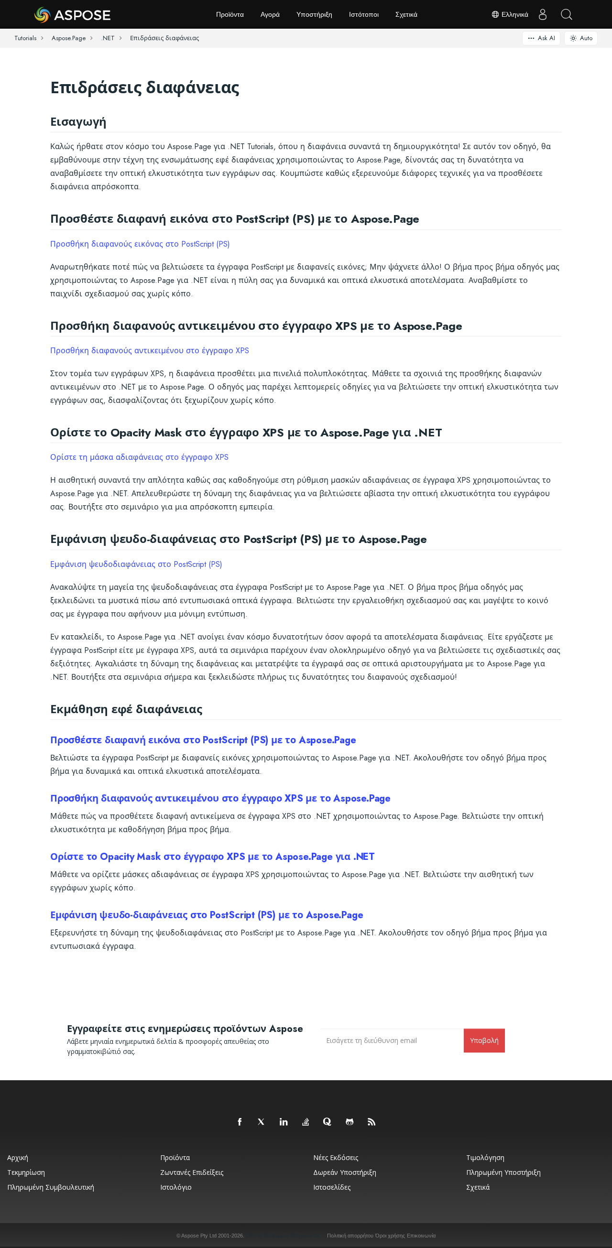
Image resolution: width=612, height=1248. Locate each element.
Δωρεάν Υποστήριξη (344, 1172)
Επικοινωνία (421, 1235)
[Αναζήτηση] (567, 14)
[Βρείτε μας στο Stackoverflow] (306, 1122)
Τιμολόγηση (485, 1157)
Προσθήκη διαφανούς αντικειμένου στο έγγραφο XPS (149, 350)
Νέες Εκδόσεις (335, 1157)
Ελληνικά (514, 14)
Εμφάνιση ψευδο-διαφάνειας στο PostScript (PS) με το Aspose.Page (206, 915)
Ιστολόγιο (176, 1187)
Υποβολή (484, 1040)
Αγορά (270, 14)
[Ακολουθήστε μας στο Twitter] (262, 1122)
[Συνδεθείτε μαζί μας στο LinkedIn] (284, 1122)
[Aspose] (72, 14)
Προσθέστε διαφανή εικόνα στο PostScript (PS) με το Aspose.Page (203, 740)
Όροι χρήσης (390, 1235)
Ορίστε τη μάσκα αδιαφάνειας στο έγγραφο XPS (139, 457)
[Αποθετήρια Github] (350, 1122)
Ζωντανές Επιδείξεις (191, 1172)
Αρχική (17, 1157)
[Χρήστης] (543, 14)
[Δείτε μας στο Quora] (328, 1122)
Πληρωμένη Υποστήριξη (503, 1172)
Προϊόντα (230, 14)
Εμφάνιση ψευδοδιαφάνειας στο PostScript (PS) (136, 564)
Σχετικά (406, 14)
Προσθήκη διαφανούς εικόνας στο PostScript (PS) (140, 244)
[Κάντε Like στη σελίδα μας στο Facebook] (240, 1122)
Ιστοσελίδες (331, 1187)
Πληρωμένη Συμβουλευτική (50, 1187)
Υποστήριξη (314, 14)
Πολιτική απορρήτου (350, 1235)
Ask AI (546, 38)
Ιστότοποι (364, 14)
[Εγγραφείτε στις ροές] (372, 1122)
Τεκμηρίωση (26, 1172)
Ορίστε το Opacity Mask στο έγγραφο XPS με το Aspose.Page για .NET (212, 857)
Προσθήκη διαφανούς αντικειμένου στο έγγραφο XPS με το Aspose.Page (220, 798)
